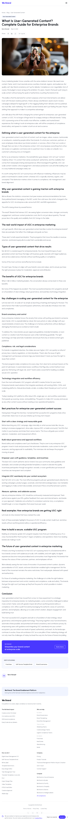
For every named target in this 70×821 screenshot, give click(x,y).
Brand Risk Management (44, 721)
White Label (5, 762)
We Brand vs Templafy (43, 786)
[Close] (67, 817)
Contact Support (41, 769)
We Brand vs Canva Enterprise (45, 777)
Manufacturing (41, 744)
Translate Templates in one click (11, 775)
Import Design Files (7, 781)
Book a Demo (60, 647)
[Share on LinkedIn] (11, 33)
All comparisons (41, 796)
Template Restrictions (8, 765)
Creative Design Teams (43, 730)
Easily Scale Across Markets (9, 722)
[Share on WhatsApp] (15, 33)
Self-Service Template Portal (24, 664)
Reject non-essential (52, 817)
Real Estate (40, 741)
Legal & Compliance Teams (44, 733)
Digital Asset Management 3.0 (10, 756)
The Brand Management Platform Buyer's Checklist (51, 762)
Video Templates (6, 784)
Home (3, 12)
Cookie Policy (44, 808)
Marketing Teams (42, 727)
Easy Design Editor (7, 769)
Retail (38, 747)
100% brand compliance (8, 719)
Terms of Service (27, 808)
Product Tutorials (41, 759)
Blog (8, 12)
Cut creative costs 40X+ (8, 716)
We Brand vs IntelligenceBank (45, 792)
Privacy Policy (36, 808)
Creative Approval (7, 790)
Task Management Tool (8, 772)
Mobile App (5, 793)
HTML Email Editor (7, 787)
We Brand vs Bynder (42, 780)
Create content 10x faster (9, 713)
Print (3, 778)
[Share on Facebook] (8, 33)
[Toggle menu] (66, 3)
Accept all (62, 817)
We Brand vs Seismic (42, 789)
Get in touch (40, 765)
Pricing (39, 756)
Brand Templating (42, 718)
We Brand (6, 3)
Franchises (9, 664)
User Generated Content (18, 12)
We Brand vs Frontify (42, 783)
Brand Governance (41, 664)
